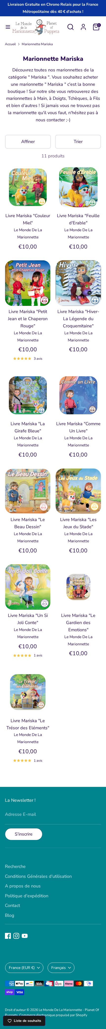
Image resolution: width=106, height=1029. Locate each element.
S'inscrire (24, 834)
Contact (12, 905)
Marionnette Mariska (37, 44)
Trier (78, 142)
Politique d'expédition (26, 896)
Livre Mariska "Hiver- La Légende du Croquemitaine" (78, 319)
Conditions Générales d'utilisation (38, 876)
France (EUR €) (22, 967)
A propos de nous (23, 886)
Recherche (15, 866)
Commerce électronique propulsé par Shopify (53, 1015)
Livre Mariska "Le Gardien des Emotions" (78, 622)
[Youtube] (25, 936)
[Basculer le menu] (6, 27)
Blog (9, 915)
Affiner (28, 142)
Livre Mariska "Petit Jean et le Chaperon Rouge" (28, 319)
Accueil (10, 44)
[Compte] (83, 25)
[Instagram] (16, 936)
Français (58, 967)
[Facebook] (8, 936)
